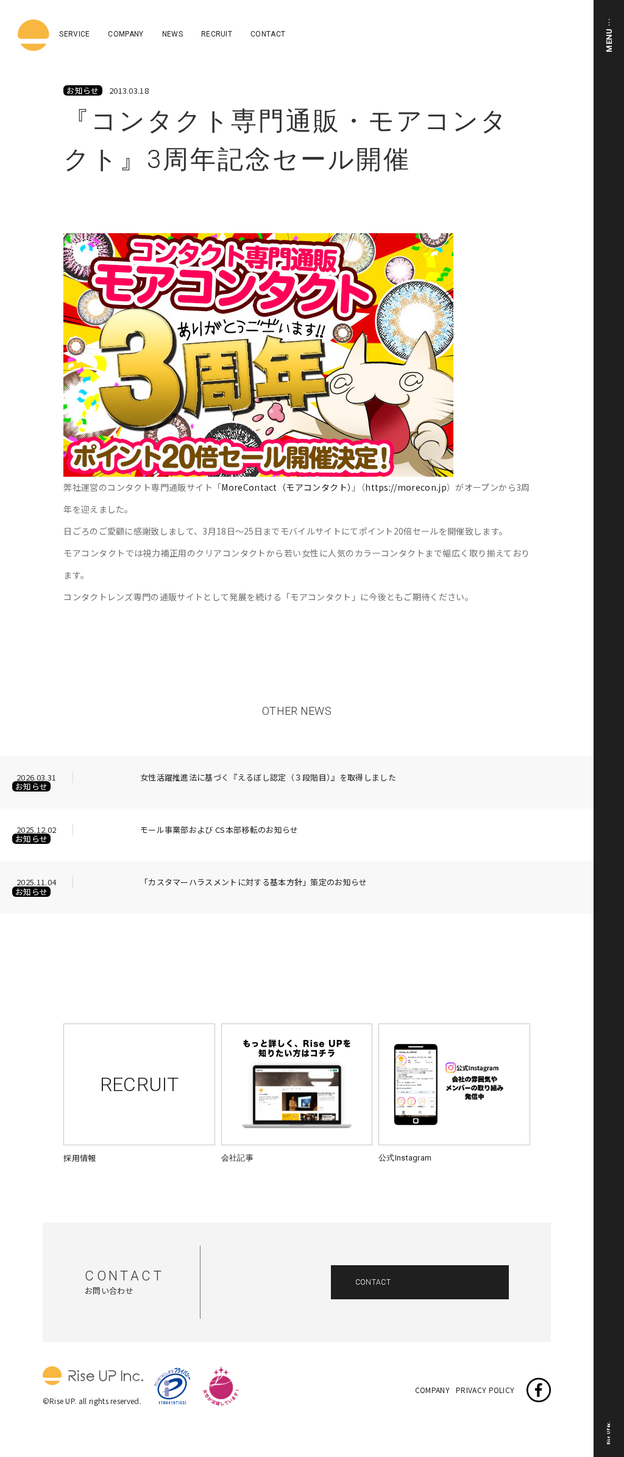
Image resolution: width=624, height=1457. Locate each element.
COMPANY (125, 34)
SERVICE (74, 34)
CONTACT (267, 34)
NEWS (172, 34)
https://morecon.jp (406, 487)
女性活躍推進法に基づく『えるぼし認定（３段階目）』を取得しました (268, 778)
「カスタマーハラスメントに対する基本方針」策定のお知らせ (253, 883)
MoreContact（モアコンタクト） (286, 487)
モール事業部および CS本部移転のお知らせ (219, 830)
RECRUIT (216, 34)
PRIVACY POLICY (485, 1390)
